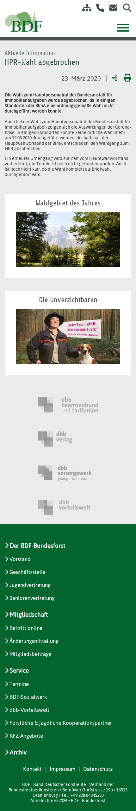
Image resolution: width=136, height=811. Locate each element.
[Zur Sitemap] (84, 9)
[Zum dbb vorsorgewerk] (68, 473)
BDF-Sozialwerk (28, 696)
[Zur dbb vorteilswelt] (68, 507)
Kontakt (32, 768)
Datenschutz (98, 768)
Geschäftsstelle (27, 572)
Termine (19, 683)
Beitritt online (25, 628)
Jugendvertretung (30, 585)
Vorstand (20, 559)
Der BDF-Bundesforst (37, 545)
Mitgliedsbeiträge (30, 653)
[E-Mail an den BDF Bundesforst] (111, 9)
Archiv (18, 752)
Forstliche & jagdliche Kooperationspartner (60, 722)
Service (19, 670)
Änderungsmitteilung (34, 640)
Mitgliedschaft (29, 614)
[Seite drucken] (126, 78)
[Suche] (124, 9)
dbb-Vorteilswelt (29, 709)
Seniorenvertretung (32, 598)
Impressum (62, 768)
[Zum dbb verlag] (68, 439)
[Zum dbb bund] (68, 404)
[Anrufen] (97, 9)
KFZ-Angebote (26, 735)
